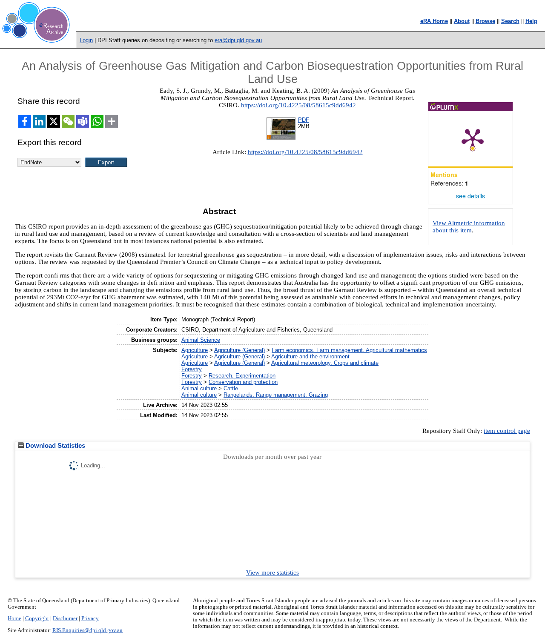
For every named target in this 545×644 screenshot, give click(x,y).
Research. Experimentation (242, 375)
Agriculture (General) (239, 350)
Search (510, 21)
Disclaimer (65, 618)
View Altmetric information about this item (469, 227)
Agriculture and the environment (310, 356)
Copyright (37, 618)
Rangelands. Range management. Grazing (276, 395)
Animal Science (200, 340)
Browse (485, 21)
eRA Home (434, 21)
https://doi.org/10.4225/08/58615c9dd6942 (298, 105)
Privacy (90, 618)
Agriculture (194, 350)
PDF (303, 120)
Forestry (191, 369)
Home (14, 618)
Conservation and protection (243, 382)
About (462, 21)
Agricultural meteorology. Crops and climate (325, 363)
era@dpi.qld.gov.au (238, 40)
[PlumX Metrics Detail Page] (472, 138)
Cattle (231, 388)
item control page (507, 430)
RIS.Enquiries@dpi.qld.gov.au (87, 630)
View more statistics (272, 572)
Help (531, 21)
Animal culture (199, 388)
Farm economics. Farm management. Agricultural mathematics (349, 350)
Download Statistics (54, 445)
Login (86, 40)
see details (470, 196)
